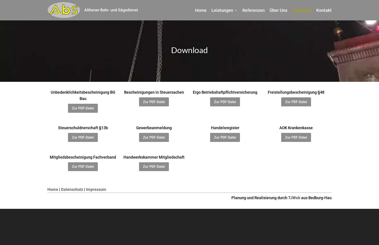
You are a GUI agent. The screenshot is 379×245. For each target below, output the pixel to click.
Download (301, 11)
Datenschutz (72, 189)
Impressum (96, 189)
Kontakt (324, 11)
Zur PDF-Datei (83, 108)
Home (201, 11)
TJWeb (294, 197)
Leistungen (222, 11)
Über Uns (278, 11)
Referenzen (253, 11)
